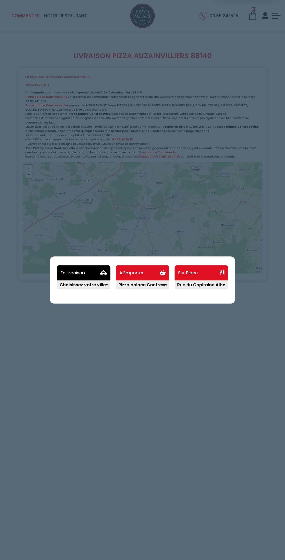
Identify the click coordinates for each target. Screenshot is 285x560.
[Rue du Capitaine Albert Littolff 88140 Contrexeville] (201, 287)
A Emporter (131, 272)
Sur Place (188, 272)
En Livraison (73, 272)
